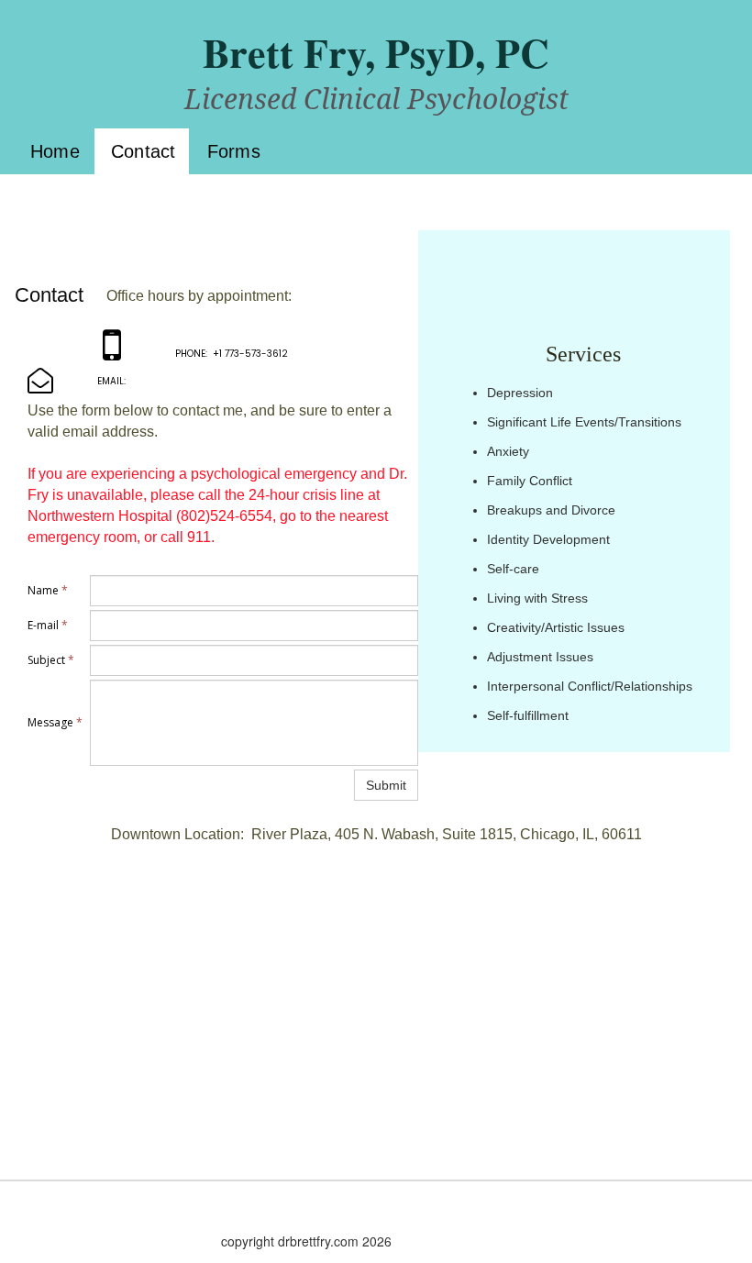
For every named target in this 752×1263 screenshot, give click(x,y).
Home (55, 151)
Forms (233, 151)
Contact (143, 151)
